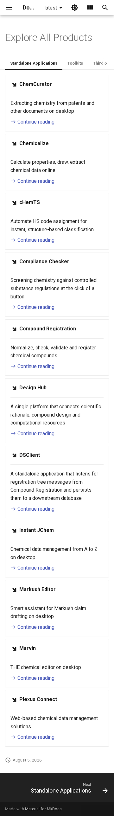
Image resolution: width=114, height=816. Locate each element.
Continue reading (35, 122)
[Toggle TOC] (90, 7)
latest (50, 8)
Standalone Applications (33, 63)
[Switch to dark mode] (74, 7)
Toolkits (75, 63)
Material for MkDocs (43, 808)
